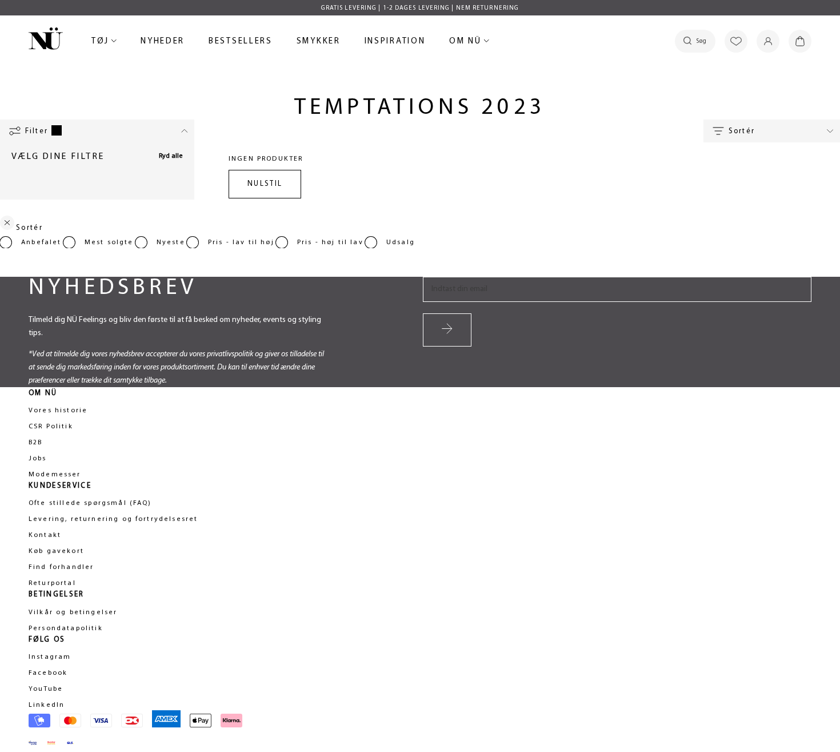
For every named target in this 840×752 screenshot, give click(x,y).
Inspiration (395, 41)
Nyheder (163, 43)
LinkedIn (47, 705)
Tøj (102, 43)
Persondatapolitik (66, 628)
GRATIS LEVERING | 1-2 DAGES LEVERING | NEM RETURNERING (420, 8)
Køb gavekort (56, 551)
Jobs (38, 458)
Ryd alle (171, 156)
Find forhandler (61, 567)
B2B (35, 442)
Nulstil (264, 184)
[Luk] (7, 225)
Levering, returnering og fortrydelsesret (113, 519)
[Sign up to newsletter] (447, 330)
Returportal (52, 583)
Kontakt (45, 535)
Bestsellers (241, 43)
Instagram (50, 657)
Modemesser (55, 474)
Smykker (319, 43)
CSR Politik (51, 426)
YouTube (46, 689)
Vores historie (58, 410)
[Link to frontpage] (46, 40)
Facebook (48, 673)
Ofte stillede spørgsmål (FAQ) (90, 503)
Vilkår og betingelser (73, 612)
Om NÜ (467, 43)
